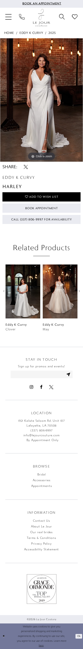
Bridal (41, 474)
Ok (79, 636)
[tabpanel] (41, 100)
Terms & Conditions (41, 538)
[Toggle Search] (61, 17)
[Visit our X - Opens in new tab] (51, 387)
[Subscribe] (68, 374)
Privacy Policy (41, 543)
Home (9, 33)
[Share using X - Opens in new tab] (25, 167)
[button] (8, 17)
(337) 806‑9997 (41, 430)
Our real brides (41, 532)
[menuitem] (41, 4)
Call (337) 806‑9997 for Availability (41, 219)
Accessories (41, 480)
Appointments (41, 486)
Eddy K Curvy (31, 33)
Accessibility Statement (41, 549)
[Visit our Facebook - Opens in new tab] (41, 387)
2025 (52, 33)
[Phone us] (21, 17)
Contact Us (41, 521)
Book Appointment (41, 208)
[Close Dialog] (3, 636)
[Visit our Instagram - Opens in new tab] (31, 387)
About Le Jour (41, 526)
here (41, 645)
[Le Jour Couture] (41, 17)
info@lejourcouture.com (41, 435)
